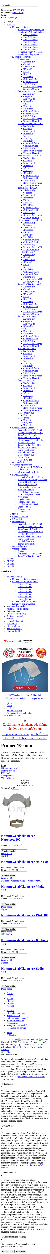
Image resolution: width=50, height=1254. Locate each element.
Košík (9, 1032)
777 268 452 (18, 10)
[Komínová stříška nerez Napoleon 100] (16, 830)
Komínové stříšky (14, 576)
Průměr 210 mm (25, 596)
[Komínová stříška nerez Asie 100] (4, 856)
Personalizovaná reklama (15, 1237)
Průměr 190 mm (25, 594)
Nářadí (10, 619)
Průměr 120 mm (25, 586)
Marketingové (10, 1172)
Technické (8, 1084)
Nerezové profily (14, 628)
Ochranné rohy (13, 611)
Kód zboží (5, 773)
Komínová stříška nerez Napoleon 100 (18, 837)
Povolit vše (20, 1251)
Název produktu (8, 771)
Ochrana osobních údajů (17, 1018)
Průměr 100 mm (25, 584)
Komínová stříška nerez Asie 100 (24, 862)
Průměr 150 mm (25, 589)
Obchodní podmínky (16, 1013)
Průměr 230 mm (25, 599)
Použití (10, 559)
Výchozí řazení (7, 778)
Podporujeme (12, 1023)
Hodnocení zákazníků (16, 1028)
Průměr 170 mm (25, 591)
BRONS (10, 561)
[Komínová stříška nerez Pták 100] (4, 909)
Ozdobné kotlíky (14, 631)
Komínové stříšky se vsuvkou (25, 579)
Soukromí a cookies (15, 1020)
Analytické (8, 1126)
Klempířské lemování (16, 606)
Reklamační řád (13, 1015)
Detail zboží (6, 853)
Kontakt (10, 566)
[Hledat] (2, 8)
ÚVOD (10, 22)
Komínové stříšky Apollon (23, 604)
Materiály (11, 1010)
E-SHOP (11, 24)
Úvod (9, 705)
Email (26, 1047)
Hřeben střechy (13, 626)
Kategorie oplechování (17, 1025)
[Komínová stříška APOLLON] (25, 691)
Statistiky (18, 1047)
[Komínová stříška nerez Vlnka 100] (21, 881)
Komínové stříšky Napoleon (24, 601)
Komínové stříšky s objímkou (25, 581)
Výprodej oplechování (16, 614)
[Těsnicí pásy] (25, 695)
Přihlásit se (11, 1035)
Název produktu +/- (9, 768)
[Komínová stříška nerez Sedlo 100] (5, 963)
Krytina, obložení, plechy (18, 609)
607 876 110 (17, 12)
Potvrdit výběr (7, 1251)
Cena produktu (7, 776)
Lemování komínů (15, 621)
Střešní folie (12, 623)
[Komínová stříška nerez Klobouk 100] (6, 934)
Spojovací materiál (15, 616)
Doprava (10, 563)
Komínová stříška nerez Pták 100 (24, 915)
